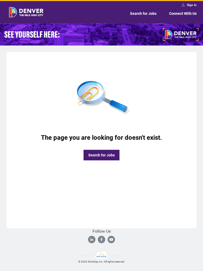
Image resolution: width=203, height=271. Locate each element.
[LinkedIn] (91, 239)
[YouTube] (111, 239)
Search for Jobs (143, 13)
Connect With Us (183, 13)
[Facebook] (101, 239)
